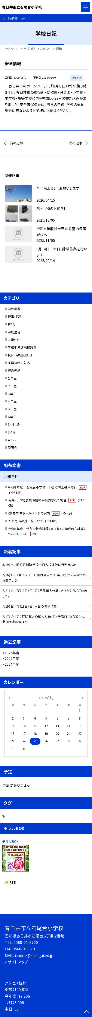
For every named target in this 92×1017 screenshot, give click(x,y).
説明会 (12, 447)
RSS (12, 882)
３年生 (12, 393)
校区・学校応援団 (20, 355)
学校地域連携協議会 (22, 347)
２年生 (12, 386)
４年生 (12, 401)
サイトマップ (18, 962)
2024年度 (12, 664)
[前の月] (9, 697)
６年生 (12, 416)
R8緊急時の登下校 (32, 521)
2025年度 (12, 658)
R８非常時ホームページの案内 (40, 513)
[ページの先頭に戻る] (86, 1012)
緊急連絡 (14, 370)
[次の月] (82, 697)
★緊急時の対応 (19, 362)
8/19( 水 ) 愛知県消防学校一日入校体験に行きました (39, 564)
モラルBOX (10, 841)
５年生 (12, 409)
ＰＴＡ (11, 324)
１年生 (12, 378)
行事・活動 (15, 316)
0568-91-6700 (25, 942)
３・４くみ (14, 424)
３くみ (12, 432)
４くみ (12, 440)
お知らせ (14, 339)
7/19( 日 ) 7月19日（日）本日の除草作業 (29, 606)
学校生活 (14, 332)
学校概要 (14, 308)
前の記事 (16, 143)
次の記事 (75, 143)
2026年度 (12, 652)
